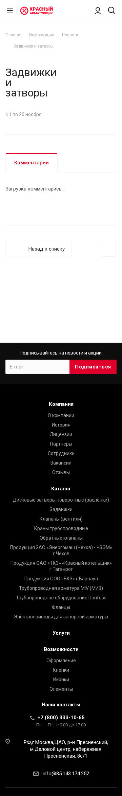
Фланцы (61, 607)
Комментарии (31, 163)
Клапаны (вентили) (61, 519)
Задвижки (61, 509)
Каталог (61, 489)
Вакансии (61, 463)
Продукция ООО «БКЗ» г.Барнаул (61, 578)
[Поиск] (111, 11)
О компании (61, 415)
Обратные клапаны (61, 538)
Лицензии (61, 434)
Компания (61, 404)
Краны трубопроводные (61, 528)
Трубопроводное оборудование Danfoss (61, 597)
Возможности (61, 649)
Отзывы (61, 472)
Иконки (61, 679)
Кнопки (61, 670)
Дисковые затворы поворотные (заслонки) (61, 500)
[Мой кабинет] (97, 10)
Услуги (61, 633)
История (61, 425)
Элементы (61, 689)
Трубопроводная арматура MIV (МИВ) (61, 588)
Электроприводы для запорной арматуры (61, 616)
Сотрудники (61, 453)
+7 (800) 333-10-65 (61, 717)
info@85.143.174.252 (66, 774)
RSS (110, 60)
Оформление (61, 660)
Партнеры (61, 444)
